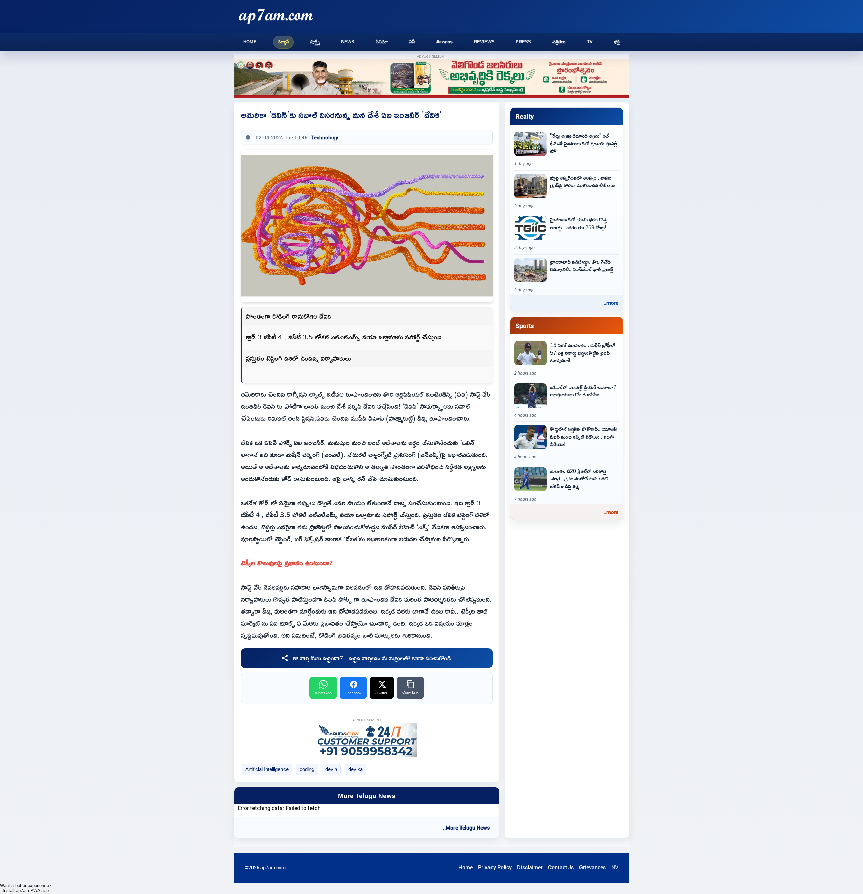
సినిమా (382, 41)
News (347, 41)
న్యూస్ (283, 41)
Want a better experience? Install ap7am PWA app (25, 888)
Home (250, 41)
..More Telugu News (466, 827)
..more (611, 302)
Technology (324, 137)
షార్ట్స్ (315, 41)
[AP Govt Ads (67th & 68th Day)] (431, 78)
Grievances (592, 867)
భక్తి (617, 41)
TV (590, 41)
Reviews (484, 41)
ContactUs (561, 867)
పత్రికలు (559, 41)
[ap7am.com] (276, 16)
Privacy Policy (495, 867)
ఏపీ (412, 41)
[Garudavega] (366, 740)
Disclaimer (530, 867)
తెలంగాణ (444, 41)
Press (523, 41)
